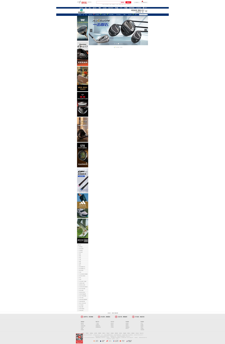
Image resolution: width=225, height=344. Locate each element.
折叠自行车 (114, 4)
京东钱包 (113, 338)
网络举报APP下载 (122, 341)
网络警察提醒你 (103, 341)
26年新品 (81, 250)
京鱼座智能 (142, 329)
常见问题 (82, 327)
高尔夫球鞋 (111, 14)
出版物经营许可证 (113, 336)
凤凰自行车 (128, 4)
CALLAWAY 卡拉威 (82, 281)
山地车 (110, 4)
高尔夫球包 (118, 14)
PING (80, 279)
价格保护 (127, 324)
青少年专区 (81, 270)
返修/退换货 (127, 327)
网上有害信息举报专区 (116, 341)
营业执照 (136, 337)
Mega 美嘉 (81, 306)
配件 (136, 14)
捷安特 (123, 4)
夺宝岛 (142, 323)
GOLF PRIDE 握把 (82, 295)
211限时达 (97, 324)
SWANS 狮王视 (82, 301)
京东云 (117, 338)
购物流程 (82, 323)
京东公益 (137, 333)
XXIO (80, 272)
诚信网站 (109, 341)
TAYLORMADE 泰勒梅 (83, 274)
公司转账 (112, 327)
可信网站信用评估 (96, 341)
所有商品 (80, 246)
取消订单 (127, 328)
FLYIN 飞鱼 (81, 297)
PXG (80, 277)
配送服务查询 (98, 325)
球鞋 (80, 255)
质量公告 (128, 333)
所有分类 (79, 14)
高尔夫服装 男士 (82, 266)
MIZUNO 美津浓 (82, 275)
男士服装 (97, 14)
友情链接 (112, 333)
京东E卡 (142, 327)
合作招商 (95, 333)
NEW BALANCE (82, 292)
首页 (86, 14)
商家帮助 (99, 333)
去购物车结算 (144, 2)
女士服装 (104, 14)
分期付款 (112, 325)
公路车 (117, 4)
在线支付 (112, 324)
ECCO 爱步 (81, 290)
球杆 (80, 254)
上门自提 (97, 323)
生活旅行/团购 (83, 325)
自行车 (104, 4)
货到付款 (112, 323)
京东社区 (120, 333)
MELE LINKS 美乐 (82, 303)
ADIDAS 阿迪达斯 (82, 294)
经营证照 (107, 337)
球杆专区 (90, 14)
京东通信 (142, 328)
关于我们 (83, 333)
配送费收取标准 (98, 327)
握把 (80, 261)
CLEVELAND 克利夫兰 (83, 286)
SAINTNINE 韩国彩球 (83, 299)
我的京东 (137, 2)
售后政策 (127, 323)
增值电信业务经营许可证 (143, 337)
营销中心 (103, 333)
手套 (80, 259)
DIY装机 (142, 324)
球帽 (124, 14)
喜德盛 (120, 4)
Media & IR (141, 333)
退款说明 (127, 325)
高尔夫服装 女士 (82, 268)
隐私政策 (133, 333)
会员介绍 (82, 324)
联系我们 (87, 333)
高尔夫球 (129, 14)
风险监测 (124, 333)
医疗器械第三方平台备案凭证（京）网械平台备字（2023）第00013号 (122, 337)
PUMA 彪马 (81, 310)
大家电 (82, 328)
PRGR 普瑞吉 (81, 308)
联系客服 (82, 329)
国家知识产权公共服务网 (129, 341)
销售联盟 (116, 333)
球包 (80, 257)
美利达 (125, 4)
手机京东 (108, 333)
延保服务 (142, 325)
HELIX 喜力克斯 (82, 288)
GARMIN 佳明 (81, 283)
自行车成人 (107, 4)
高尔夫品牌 (81, 248)
